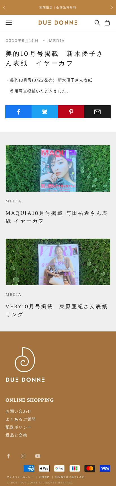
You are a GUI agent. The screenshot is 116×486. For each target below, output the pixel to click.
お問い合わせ (19, 411)
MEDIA (57, 40)
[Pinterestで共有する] (71, 112)
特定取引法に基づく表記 (69, 476)
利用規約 (44, 476)
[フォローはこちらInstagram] (23, 456)
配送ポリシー (19, 427)
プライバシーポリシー (20, 476)
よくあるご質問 (21, 419)
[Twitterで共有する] (45, 112)
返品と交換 (16, 435)
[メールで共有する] (97, 112)
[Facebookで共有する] (19, 112)
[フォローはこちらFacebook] (8, 456)
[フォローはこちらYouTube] (38, 456)
